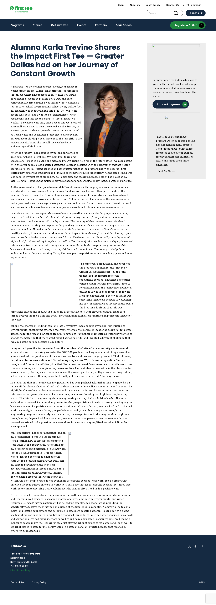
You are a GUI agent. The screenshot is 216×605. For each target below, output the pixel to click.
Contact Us (172, 4)
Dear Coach (123, 25)
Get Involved (59, 25)
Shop (121, 4)
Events (81, 25)
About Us (135, 4)
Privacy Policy (39, 582)
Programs (17, 25)
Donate (194, 13)
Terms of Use (17, 582)
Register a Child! (186, 25)
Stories (37, 25)
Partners (101, 25)
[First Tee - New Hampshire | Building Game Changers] (26, 9)
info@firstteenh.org (20, 570)
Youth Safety (153, 4)
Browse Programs (168, 104)
